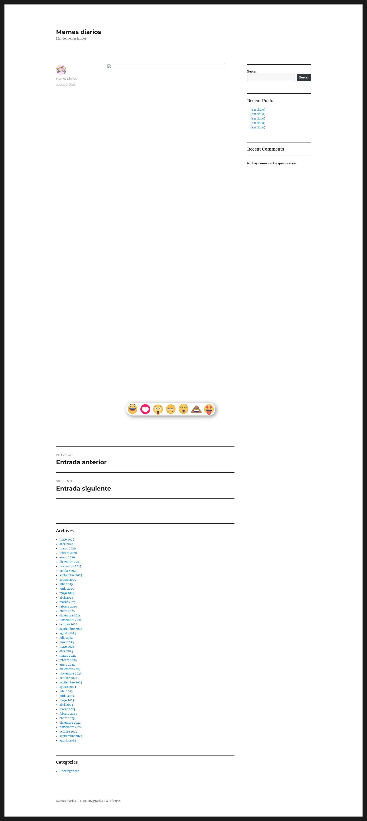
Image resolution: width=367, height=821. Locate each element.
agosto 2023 (67, 687)
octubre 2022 (68, 731)
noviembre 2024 (70, 620)
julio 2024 (66, 638)
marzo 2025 (67, 602)
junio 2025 (66, 588)
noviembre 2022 (70, 727)
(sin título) (258, 109)
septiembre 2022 (70, 736)
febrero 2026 (68, 553)
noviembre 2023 (70, 673)
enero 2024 (67, 664)
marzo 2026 (67, 548)
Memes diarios (78, 32)
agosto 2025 (67, 580)
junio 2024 (66, 642)
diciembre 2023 (69, 669)
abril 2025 (66, 597)
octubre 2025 (68, 571)
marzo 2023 (67, 709)
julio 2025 (66, 584)
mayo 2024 (66, 647)
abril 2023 (66, 705)
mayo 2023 (66, 700)
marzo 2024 (67, 655)
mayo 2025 (66, 593)
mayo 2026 (67, 539)
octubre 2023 (68, 678)
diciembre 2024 (69, 615)
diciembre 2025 (69, 562)
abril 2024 (66, 651)
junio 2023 (66, 696)
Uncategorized (69, 771)
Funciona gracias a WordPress (100, 801)
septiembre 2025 (70, 575)
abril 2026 (66, 544)
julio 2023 (66, 691)
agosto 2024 (67, 633)
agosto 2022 (67, 740)
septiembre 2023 (70, 682)
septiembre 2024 (70, 629)
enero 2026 (67, 557)
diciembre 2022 (69, 722)
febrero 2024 (68, 660)
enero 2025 (67, 611)
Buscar (252, 71)
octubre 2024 (68, 624)
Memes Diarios (66, 78)
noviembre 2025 (70, 566)
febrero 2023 (68, 714)
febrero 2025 (68, 606)
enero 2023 (67, 718)
